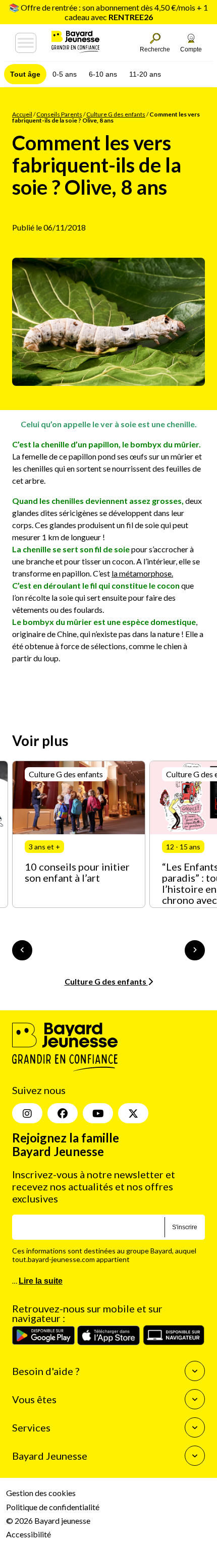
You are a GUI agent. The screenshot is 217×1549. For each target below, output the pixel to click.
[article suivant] (195, 950)
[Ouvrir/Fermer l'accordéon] (195, 1371)
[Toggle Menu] (26, 42)
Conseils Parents (59, 114)
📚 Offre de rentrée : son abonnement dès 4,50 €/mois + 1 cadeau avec (108, 12)
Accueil (22, 114)
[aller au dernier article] (22, 950)
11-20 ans (145, 74)
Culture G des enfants (115, 114)
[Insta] (27, 1113)
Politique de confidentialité (52, 1507)
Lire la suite (41, 1281)
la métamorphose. (142, 573)
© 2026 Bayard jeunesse (48, 1520)
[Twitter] (133, 1113)
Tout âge (25, 74)
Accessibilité (28, 1534)
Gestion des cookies (41, 1493)
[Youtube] (98, 1113)
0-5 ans (64, 74)
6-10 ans (103, 74)
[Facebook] (62, 1113)
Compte (191, 49)
